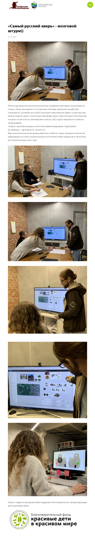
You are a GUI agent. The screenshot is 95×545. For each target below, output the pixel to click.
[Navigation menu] (90, 5)
